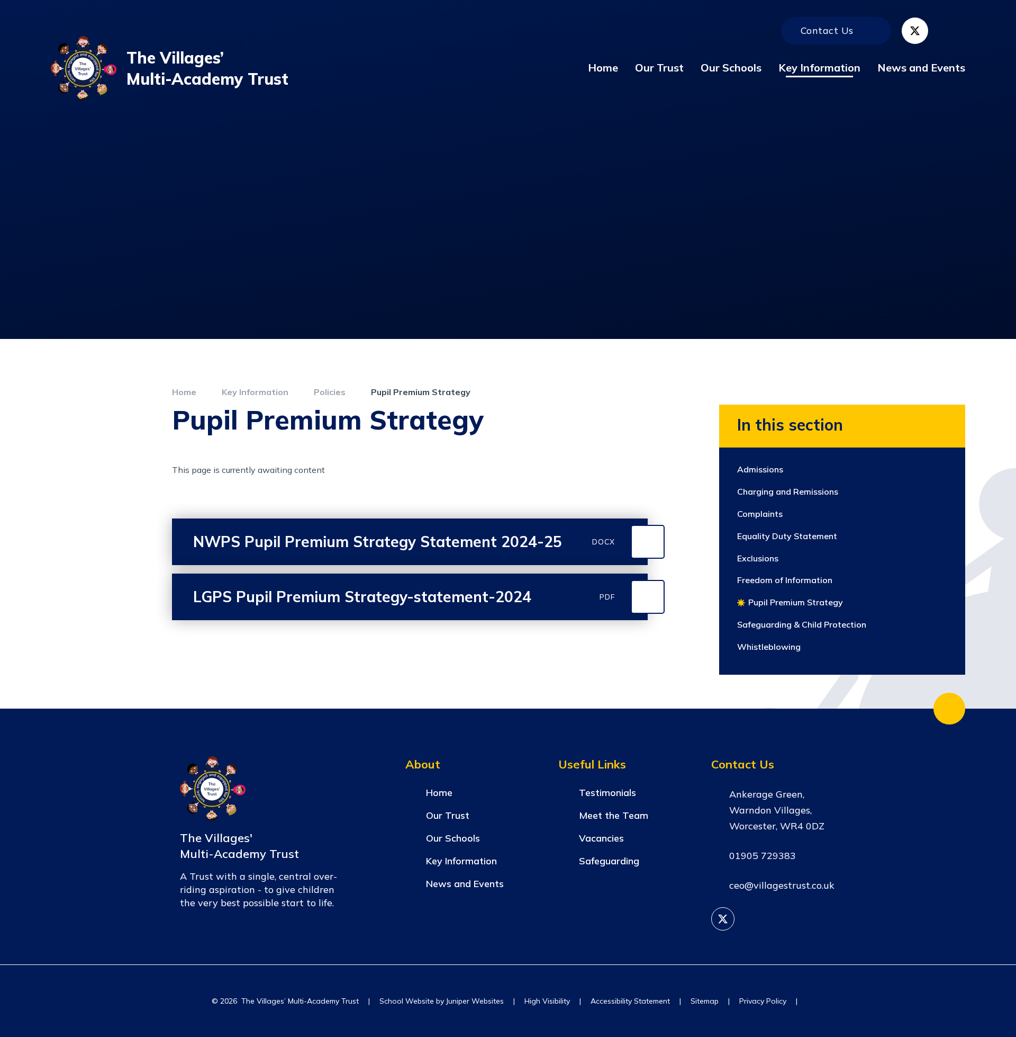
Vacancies (601, 838)
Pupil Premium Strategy (420, 392)
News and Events (465, 884)
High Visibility (547, 1001)
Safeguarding (609, 861)
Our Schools (453, 838)
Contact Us (827, 30)
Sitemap (705, 1001)
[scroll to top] (949, 709)
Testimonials (607, 792)
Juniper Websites (475, 1001)
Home (184, 392)
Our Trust (447, 815)
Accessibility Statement (630, 1001)
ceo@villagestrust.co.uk (781, 885)
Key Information (255, 392)
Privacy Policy (762, 1001)
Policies (330, 392)
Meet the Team (613, 815)
